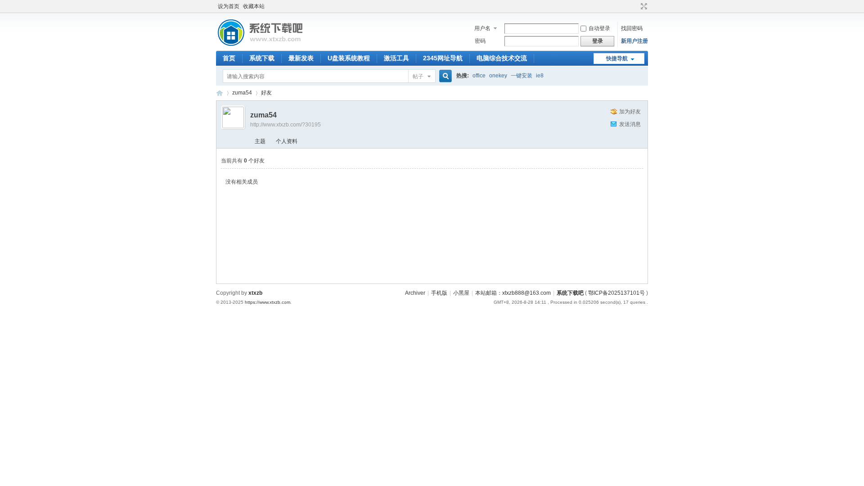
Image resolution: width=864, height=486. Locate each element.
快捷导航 (617, 58)
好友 (266, 93)
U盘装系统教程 (349, 58)
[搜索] (444, 76)
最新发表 (301, 58)
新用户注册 (634, 41)
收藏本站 (254, 6)
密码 (480, 41)
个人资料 (286, 141)
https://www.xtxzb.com (267, 302)
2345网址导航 (443, 58)
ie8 (540, 75)
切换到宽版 (643, 6)
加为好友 (630, 111)
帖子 (418, 76)
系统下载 (261, 58)
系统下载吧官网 (219, 92)
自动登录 (599, 28)
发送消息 (630, 124)
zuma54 (242, 93)
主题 (260, 141)
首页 (229, 58)
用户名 (482, 28)
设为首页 (228, 6)
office (479, 75)
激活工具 (396, 58)
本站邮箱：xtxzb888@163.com (513, 293)
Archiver (415, 293)
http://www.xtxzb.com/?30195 (285, 125)
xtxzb (255, 293)
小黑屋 (461, 293)
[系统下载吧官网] (260, 45)
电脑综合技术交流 (502, 58)
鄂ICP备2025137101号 (616, 293)
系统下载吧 (570, 293)
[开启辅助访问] (635, 6)
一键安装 (521, 75)
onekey (498, 75)
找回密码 (632, 28)
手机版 (439, 293)
